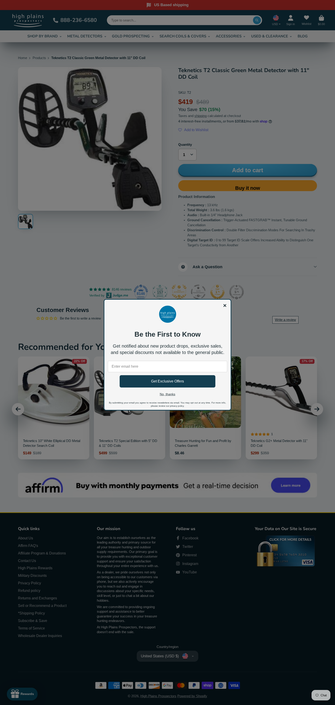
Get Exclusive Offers (167, 381)
